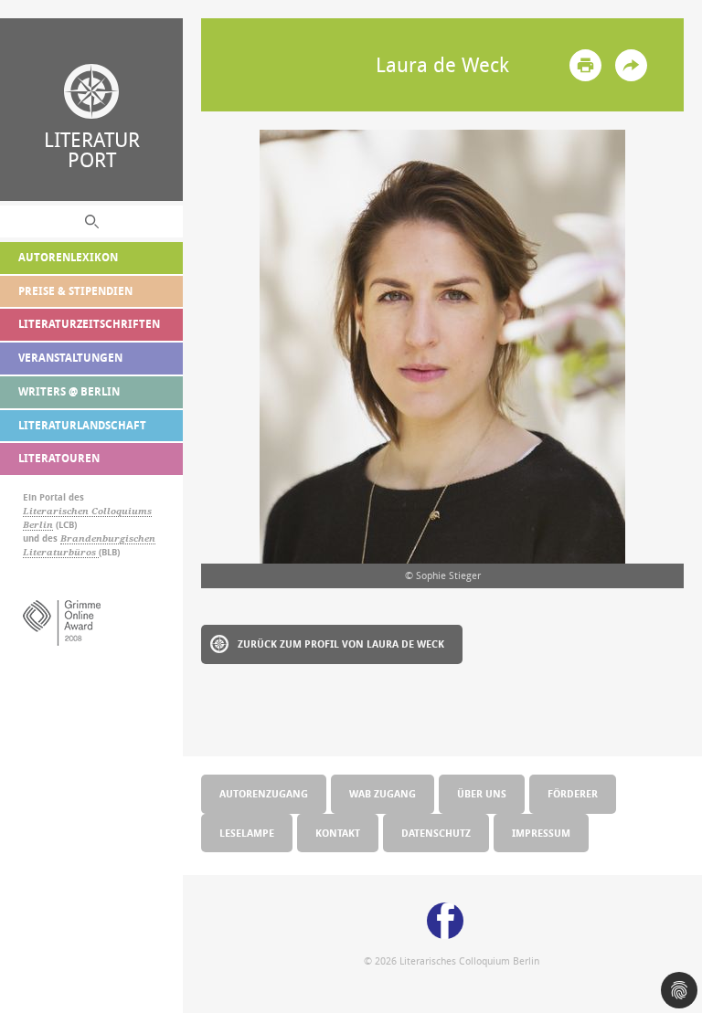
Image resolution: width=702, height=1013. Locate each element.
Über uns (481, 793)
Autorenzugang (263, 793)
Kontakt (337, 832)
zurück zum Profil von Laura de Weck (341, 643)
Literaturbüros (61, 552)
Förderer (573, 793)
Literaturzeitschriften (89, 324)
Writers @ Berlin (69, 391)
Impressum (541, 832)
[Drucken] (585, 65)
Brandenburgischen (107, 538)
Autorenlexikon (68, 257)
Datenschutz (436, 832)
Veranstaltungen (70, 357)
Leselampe (246, 832)
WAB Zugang (382, 793)
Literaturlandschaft (82, 425)
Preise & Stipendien (75, 291)
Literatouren (59, 458)
